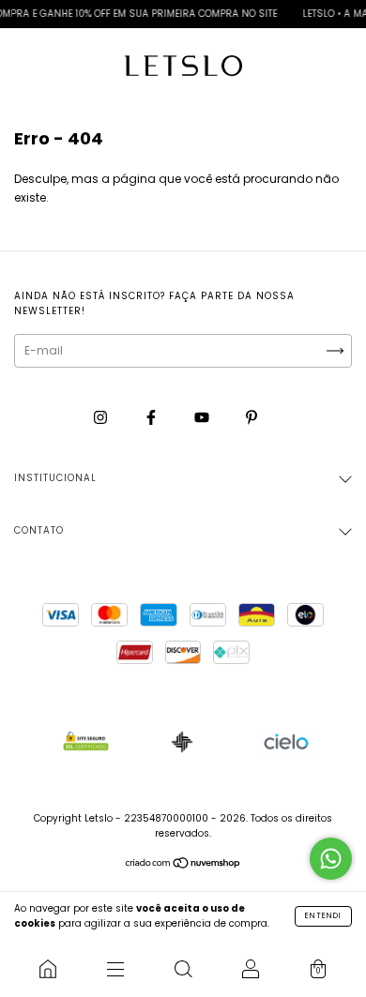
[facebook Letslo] (152, 417)
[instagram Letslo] (102, 417)
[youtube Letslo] (203, 417)
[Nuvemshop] (183, 865)
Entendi (323, 916)
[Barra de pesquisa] (183, 969)
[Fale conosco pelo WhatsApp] (331, 859)
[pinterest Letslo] (251, 417)
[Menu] (115, 969)
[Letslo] (48, 969)
